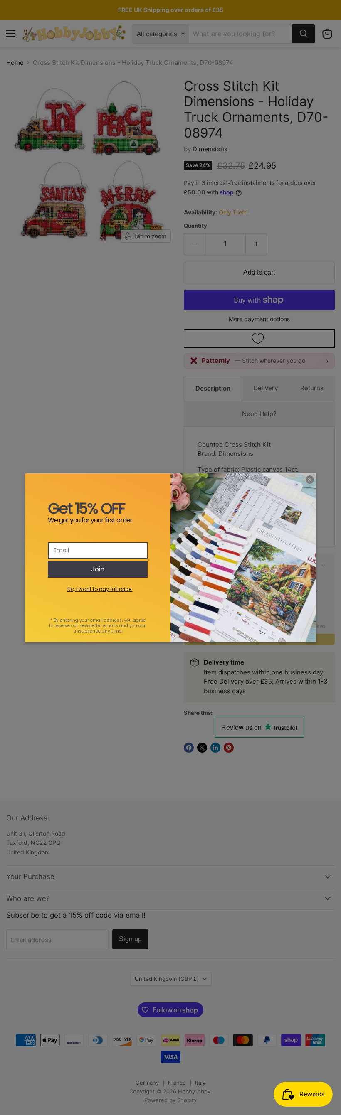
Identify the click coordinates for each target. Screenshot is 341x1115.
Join (97, 569)
